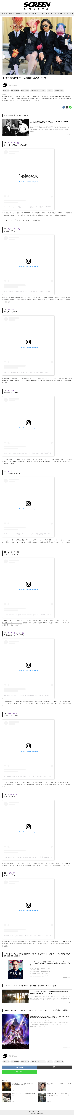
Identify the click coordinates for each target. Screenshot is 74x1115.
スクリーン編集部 (13, 85)
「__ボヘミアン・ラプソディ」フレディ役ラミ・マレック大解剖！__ (22, 220)
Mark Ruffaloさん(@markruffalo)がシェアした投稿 (20, 372)
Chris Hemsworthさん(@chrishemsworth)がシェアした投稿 (23, 534)
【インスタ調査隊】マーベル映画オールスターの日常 (24, 78)
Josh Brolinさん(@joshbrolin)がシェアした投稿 (19, 453)
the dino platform (38, 1113)
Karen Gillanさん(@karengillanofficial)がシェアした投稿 (22, 935)
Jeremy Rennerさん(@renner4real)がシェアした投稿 (21, 776)
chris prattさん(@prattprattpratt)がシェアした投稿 (20, 291)
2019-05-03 (11, 84)
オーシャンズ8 (61, 941)
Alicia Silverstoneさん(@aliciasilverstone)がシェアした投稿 (23, 857)
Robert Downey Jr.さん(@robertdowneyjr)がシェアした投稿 (23, 207)
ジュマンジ (9, 941)
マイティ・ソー (8, 620)
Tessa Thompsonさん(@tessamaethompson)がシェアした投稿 (24, 614)
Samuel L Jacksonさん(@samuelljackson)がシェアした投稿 (23, 695)
